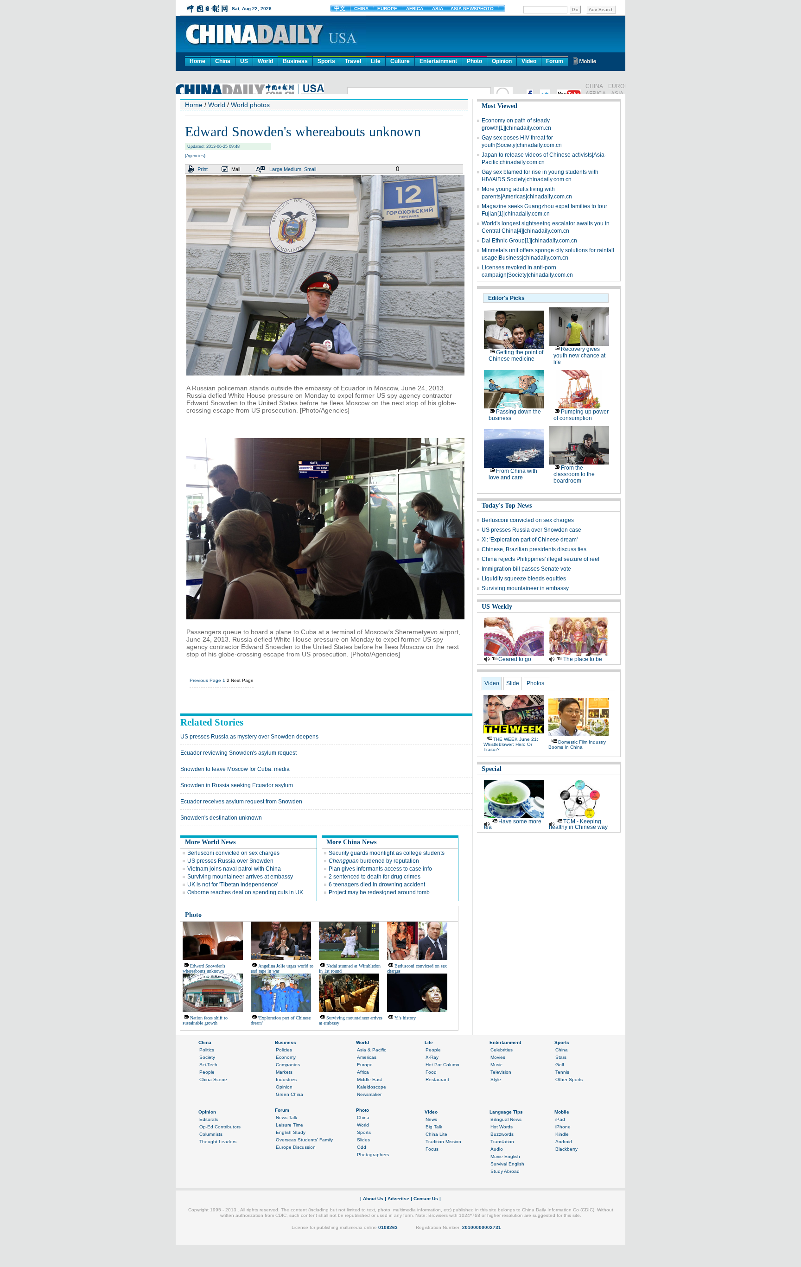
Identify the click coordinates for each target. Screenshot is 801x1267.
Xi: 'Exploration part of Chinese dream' (530, 539)
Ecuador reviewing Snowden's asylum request (238, 753)
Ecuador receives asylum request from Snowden (241, 801)
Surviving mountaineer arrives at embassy (240, 876)
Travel (353, 61)
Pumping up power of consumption (581, 414)
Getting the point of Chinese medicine (516, 355)
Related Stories (211, 722)
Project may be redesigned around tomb (379, 892)
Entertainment (438, 61)
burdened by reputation (374, 861)
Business (295, 61)
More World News (210, 842)
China (222, 61)
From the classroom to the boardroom (574, 474)
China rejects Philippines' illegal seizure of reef (540, 559)
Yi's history (405, 1017)
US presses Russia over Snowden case (531, 530)
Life (376, 61)
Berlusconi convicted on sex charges (233, 853)
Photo (474, 61)
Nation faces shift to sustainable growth (205, 1020)
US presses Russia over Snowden (230, 861)
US (244, 61)
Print (202, 169)
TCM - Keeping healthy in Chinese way (578, 824)
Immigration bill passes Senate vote (526, 569)
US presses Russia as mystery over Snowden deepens (249, 736)
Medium (292, 169)
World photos (250, 104)
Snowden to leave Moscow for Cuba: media (235, 769)
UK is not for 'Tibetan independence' (232, 884)
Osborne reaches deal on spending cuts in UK (245, 892)
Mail (235, 169)
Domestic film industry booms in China (577, 744)
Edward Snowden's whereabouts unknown (204, 968)
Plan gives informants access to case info (380, 869)
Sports (326, 61)
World (265, 61)
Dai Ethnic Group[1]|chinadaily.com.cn (529, 240)
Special (492, 768)
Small (310, 169)
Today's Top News (507, 505)
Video (528, 61)
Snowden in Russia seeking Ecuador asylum (236, 785)
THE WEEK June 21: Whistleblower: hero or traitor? (510, 744)
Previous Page (205, 680)
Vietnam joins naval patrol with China (234, 869)
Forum (554, 61)
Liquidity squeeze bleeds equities (524, 578)
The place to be (582, 659)
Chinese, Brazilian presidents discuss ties (534, 549)
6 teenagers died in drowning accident (377, 884)
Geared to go (514, 659)
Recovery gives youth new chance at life (579, 355)
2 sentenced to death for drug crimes (374, 876)
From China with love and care (513, 474)
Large (275, 169)
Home (197, 61)
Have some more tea (512, 824)
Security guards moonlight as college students (387, 853)
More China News (351, 842)
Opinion (502, 61)
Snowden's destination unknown (221, 818)
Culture (400, 61)
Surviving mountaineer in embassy (525, 588)
